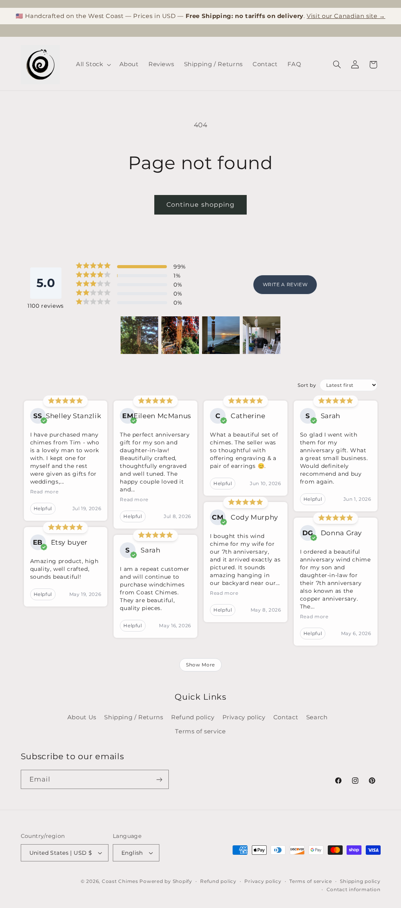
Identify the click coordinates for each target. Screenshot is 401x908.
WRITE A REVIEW (285, 284)
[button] (92, 64)
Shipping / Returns (133, 717)
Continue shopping (200, 204)
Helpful (43, 508)
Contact (285, 717)
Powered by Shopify (165, 881)
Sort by (307, 385)
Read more (44, 492)
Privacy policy (244, 717)
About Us (81, 717)
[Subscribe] (159, 779)
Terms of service (200, 731)
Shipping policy (360, 881)
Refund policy (192, 717)
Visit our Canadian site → (346, 16)
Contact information (354, 889)
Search (317, 717)
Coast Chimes (120, 881)
